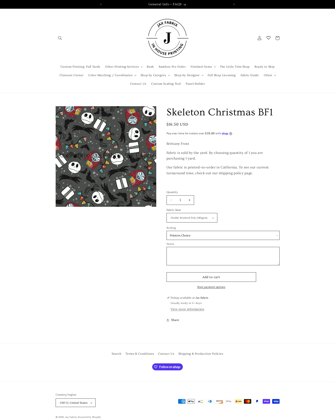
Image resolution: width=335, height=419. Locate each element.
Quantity (172, 192)
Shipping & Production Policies (200, 353)
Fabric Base (174, 210)
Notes (170, 244)
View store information (187, 309)
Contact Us (166, 353)
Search (117, 353)
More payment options (211, 286)
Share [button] (175, 320)
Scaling (171, 227)
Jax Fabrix (71, 417)
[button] (60, 38)
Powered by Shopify (89, 417)
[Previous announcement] (101, 4)
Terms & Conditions (139, 353)
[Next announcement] (234, 4)
